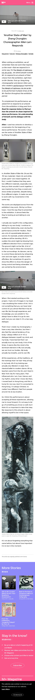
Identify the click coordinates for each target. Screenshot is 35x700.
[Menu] (32, 3)
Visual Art (5, 54)
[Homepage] (4, 2)
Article (31, 54)
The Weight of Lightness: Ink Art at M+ (16, 88)
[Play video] (17, 15)
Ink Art (12, 54)
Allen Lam (21, 31)
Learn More (6, 689)
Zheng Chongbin (21, 54)
